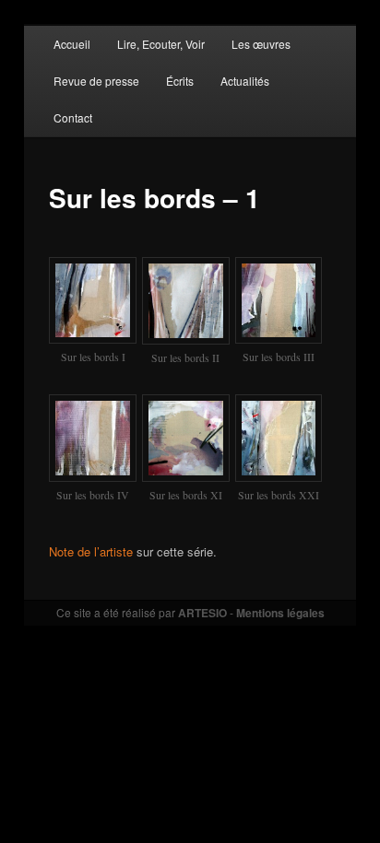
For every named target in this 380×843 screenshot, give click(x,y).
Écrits (180, 80)
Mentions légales (280, 612)
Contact (72, 117)
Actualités (244, 80)
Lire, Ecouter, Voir (161, 44)
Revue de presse (96, 80)
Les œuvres (261, 44)
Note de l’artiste (91, 551)
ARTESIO (202, 612)
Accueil (71, 44)
